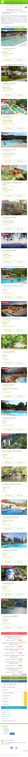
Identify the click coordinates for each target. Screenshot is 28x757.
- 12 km (9, 720)
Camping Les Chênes (9, 418)
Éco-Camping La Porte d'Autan (12, 451)
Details (21, 60)
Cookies (12, 733)
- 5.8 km (7, 709)
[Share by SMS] (21, 5)
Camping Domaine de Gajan (11, 319)
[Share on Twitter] (12, 5)
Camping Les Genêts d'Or (10, 517)
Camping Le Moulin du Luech (11, 484)
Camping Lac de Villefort (10, 616)
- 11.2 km (5, 714)
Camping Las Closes (8, 149)
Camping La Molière (8, 352)
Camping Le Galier (8, 385)
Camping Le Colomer (9, 83)
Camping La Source (8, 48)
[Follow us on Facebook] (11, 748)
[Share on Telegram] (16, 5)
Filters (8, 29)
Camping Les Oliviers (9, 250)
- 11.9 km (5, 718)
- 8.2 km (6, 712)
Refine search (14, 681)
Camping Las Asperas (9, 217)
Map (21, 29)
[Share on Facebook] (9, 5)
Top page (24, 750)
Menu (24, 2)
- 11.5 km (6, 716)
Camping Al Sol (7, 116)
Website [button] (9, 60)
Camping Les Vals (8, 583)
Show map (15, 678)
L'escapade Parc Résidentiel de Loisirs (12, 183)
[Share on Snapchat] (14, 5)
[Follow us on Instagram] (17, 748)
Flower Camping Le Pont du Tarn (13, 286)
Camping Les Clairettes (9, 550)
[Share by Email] (19, 5)
